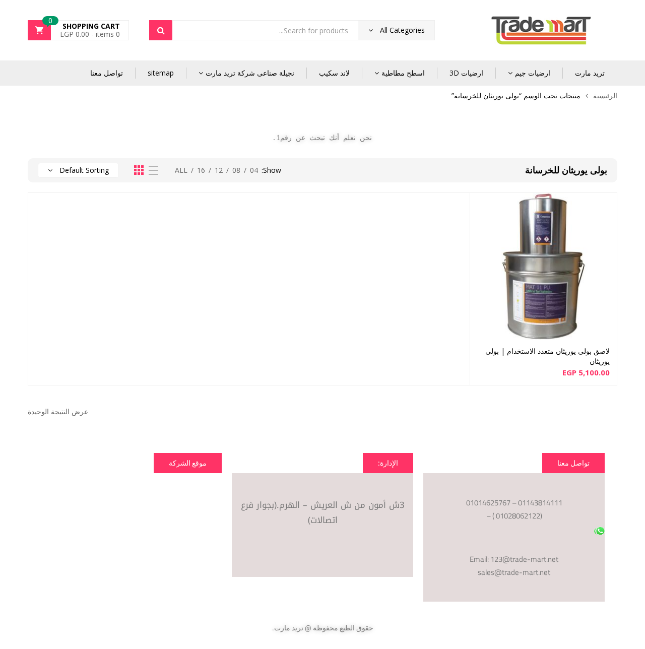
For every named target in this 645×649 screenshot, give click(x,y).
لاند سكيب (334, 73)
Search (160, 30)
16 (201, 170)
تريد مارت (590, 73)
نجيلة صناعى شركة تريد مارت (250, 73)
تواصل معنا (106, 73)
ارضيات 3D (466, 73)
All (181, 170)
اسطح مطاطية (403, 73)
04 (254, 170)
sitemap (161, 73)
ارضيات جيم (532, 73)
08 (236, 170)
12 (219, 170)
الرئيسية (605, 95)
